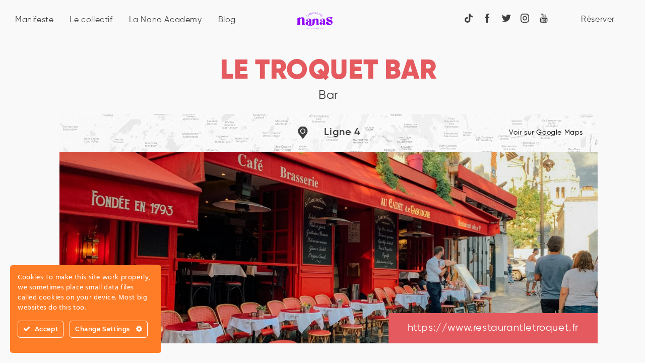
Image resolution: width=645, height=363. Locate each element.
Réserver (598, 20)
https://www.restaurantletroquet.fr (493, 328)
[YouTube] (543, 18)
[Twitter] (506, 18)
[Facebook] (487, 18)
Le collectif (91, 20)
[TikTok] (468, 18)
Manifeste (34, 20)
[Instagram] (525, 18)
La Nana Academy (165, 20)
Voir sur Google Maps (546, 132)
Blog (227, 20)
